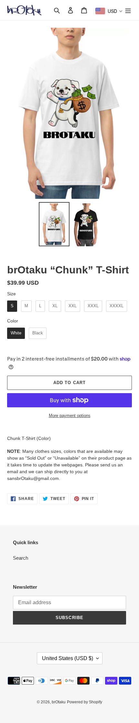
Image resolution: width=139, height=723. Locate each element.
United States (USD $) (67, 658)
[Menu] (128, 10)
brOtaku (59, 702)
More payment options (70, 415)
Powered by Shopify (84, 702)
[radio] (12, 306)
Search (20, 558)
